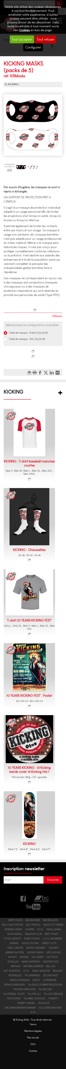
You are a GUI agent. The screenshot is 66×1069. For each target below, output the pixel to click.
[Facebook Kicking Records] (23, 898)
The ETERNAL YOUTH (14, 993)
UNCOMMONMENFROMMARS (20, 1007)
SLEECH (36, 980)
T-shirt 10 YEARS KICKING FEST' (29, 620)
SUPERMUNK (49, 980)
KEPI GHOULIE (53, 952)
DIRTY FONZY (52, 934)
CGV (33, 1044)
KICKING (13, 84)
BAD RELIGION (50, 920)
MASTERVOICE (50, 961)
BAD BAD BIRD (32, 920)
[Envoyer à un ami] (29, 372)
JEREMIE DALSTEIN (14, 952)
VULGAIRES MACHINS (50, 1007)
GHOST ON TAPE (30, 943)
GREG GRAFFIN (15, 947)
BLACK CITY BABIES (53, 924)
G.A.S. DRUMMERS (52, 938)
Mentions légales (33, 1031)
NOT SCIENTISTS (12, 970)
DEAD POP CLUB (33, 934)
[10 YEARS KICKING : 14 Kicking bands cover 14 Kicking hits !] (29, 739)
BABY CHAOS (15, 920)
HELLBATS (54, 947)
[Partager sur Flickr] (58, 372)
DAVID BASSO (14, 934)
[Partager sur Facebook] (41, 372)
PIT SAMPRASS (32, 975)
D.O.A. (40, 929)
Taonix (33, 1024)
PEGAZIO (58, 970)
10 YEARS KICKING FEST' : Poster (29, 696)
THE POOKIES (14, 998)
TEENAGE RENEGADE (14, 984)
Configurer (33, 47)
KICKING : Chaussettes (29, 550)
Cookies (24, 30)
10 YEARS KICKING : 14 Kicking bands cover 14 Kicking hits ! (29, 770)
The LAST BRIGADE (53, 993)
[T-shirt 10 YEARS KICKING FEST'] (29, 592)
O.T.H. (26, 970)
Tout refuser (45, 39)
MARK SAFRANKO (30, 961)
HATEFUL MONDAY (36, 947)
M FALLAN (13, 961)
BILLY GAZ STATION (12, 924)
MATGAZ (16, 966)
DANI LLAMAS (54, 929)
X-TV (33, 1012)
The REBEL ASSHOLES (34, 998)
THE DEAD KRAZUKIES (24, 989)
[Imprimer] (35, 372)
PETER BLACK (15, 975)
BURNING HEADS (13, 929)
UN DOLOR (43, 1003)
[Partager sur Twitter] (47, 372)
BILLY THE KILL (33, 924)
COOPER (29, 929)
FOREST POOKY (32, 938)
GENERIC (14, 943)
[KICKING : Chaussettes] (29, 516)
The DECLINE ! (46, 989)
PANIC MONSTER (41, 970)
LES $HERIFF (38, 957)
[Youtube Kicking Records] (33, 906)
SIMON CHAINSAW (20, 980)
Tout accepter (22, 39)
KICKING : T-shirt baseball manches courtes (29, 463)
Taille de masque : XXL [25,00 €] (26, 339)
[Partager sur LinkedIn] (53, 372)
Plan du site (33, 1037)
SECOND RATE (50, 975)
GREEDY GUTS (49, 943)
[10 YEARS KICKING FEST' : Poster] (29, 667)
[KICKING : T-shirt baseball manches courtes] (29, 433)
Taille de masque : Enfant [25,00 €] (28, 332)
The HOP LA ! (34, 993)
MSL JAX (50, 966)
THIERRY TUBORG (26, 1003)
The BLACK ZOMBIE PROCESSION (45, 984)
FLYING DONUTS (12, 938)
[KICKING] (29, 815)
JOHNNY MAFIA (35, 952)
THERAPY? (53, 998)
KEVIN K (12, 957)
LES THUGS (52, 957)
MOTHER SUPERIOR (33, 966)
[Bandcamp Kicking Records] (41, 898)
